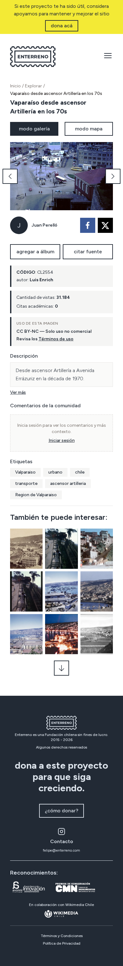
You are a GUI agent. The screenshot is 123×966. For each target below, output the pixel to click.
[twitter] (105, 225)
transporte (26, 483)
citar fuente (88, 252)
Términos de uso (55, 339)
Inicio (15, 86)
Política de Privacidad (61, 943)
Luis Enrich (41, 280)
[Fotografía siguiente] (112, 176)
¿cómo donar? (61, 811)
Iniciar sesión (62, 440)
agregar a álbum (35, 252)
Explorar (33, 86)
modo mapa (88, 129)
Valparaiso (25, 472)
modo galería (34, 129)
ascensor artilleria (68, 483)
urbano (55, 472)
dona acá (62, 26)
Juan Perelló (44, 225)
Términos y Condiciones (62, 936)
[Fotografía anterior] (10, 176)
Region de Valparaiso (36, 494)
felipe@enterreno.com (61, 850)
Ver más (18, 392)
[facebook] (87, 225)
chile (80, 472)
